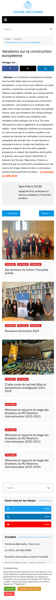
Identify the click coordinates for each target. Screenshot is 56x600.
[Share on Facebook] (10, 68)
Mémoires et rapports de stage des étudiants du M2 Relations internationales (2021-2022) (27, 413)
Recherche (35, 264)
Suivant (45, 213)
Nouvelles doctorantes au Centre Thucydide (26, 556)
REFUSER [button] (9, 594)
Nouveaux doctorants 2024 (22, 331)
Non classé (22, 264)
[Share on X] (28, 68)
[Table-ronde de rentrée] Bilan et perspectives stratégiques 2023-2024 (25, 388)
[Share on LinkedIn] (45, 68)
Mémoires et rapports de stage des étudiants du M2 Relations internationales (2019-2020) (27, 463)
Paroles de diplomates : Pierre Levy (22, 544)
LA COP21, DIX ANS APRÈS (18, 550)
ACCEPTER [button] (10, 589)
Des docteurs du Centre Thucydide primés (26, 271)
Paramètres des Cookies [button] (29, 589)
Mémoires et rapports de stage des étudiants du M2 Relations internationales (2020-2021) (27, 438)
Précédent (12, 213)
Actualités (10, 264)
